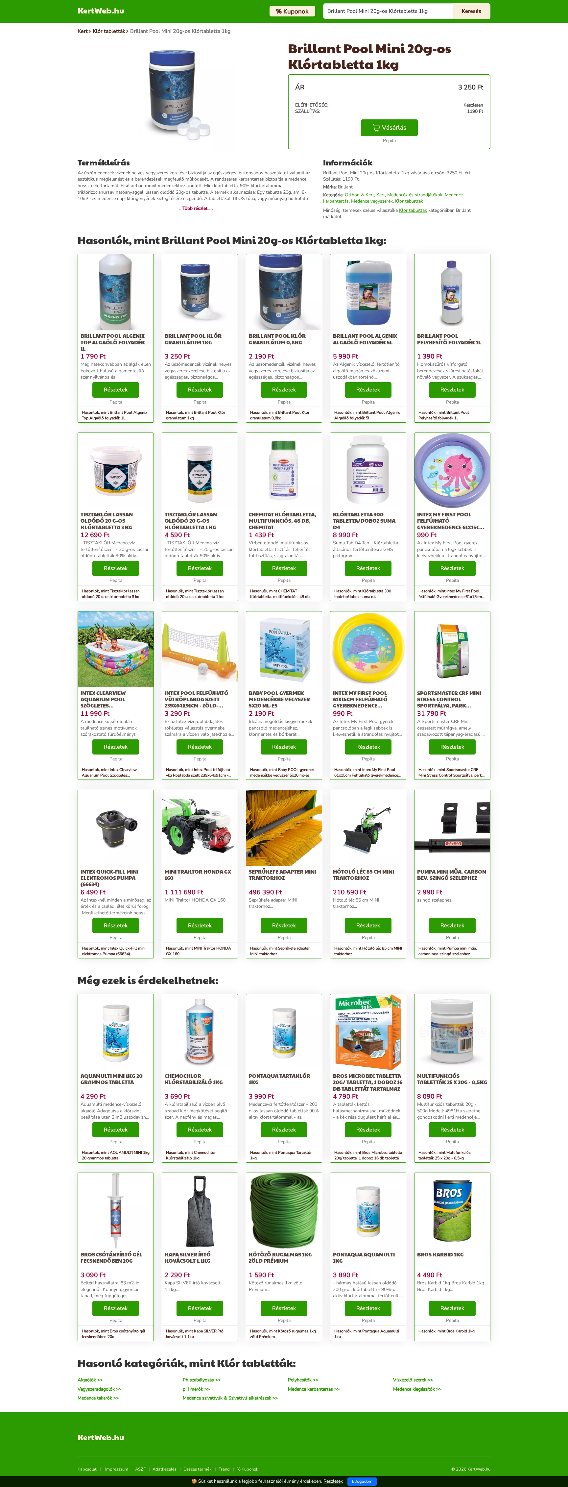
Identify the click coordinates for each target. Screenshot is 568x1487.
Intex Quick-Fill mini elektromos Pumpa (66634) (109, 878)
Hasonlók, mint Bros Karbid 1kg (446, 1331)
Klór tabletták (409, 201)
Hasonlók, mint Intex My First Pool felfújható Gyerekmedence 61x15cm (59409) (450, 596)
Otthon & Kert (359, 195)
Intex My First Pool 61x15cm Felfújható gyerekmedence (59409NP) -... (360, 702)
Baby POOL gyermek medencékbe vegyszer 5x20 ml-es (279, 699)
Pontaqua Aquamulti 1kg (364, 1257)
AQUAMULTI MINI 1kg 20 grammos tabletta (112, 1079)
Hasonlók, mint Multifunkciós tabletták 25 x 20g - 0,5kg (444, 1155)
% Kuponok (247, 1469)
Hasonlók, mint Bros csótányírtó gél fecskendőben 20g (113, 1333)
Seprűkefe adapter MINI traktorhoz (282, 874)
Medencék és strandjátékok (414, 195)
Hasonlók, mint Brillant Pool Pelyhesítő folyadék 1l (443, 415)
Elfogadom (362, 1481)
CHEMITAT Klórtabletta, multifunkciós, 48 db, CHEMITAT (282, 520)
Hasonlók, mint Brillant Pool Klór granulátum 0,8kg (279, 415)
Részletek (116, 389)
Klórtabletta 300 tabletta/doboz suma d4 (364, 520)
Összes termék (197, 1469)
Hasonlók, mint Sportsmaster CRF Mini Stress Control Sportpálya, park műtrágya (450, 775)
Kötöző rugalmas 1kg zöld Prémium (280, 1257)
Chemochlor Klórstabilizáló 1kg (194, 1079)
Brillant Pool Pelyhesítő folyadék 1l (449, 339)
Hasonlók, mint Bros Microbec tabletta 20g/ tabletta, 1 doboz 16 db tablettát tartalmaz (368, 1158)
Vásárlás (394, 127)
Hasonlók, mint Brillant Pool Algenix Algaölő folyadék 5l (367, 415)
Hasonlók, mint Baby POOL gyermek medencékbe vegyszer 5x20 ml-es (282, 772)
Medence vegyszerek (372, 201)
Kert (380, 195)
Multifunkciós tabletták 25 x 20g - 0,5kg (452, 1079)
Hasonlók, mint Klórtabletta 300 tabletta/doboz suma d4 (362, 593)
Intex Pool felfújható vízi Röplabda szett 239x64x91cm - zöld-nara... (196, 702)
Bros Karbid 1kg (440, 1254)
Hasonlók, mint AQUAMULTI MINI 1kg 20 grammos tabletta (116, 1155)
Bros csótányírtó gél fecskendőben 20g (111, 1257)
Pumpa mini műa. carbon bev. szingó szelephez (451, 874)
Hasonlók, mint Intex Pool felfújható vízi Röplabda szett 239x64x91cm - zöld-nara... (198, 775)
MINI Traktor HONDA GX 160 (198, 874)
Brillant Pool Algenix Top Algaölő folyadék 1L (113, 342)
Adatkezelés (165, 1469)
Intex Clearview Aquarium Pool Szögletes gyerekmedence (103, 702)
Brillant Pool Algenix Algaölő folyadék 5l (365, 339)
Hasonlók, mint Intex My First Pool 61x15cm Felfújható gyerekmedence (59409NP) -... (366, 775)
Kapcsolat (87, 1469)
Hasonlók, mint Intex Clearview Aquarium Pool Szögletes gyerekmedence (109, 775)
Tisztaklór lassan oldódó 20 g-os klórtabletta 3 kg (107, 520)
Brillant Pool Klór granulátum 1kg (193, 339)
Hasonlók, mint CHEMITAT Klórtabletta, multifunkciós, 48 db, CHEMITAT (280, 596)
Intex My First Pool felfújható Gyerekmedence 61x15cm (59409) (450, 523)
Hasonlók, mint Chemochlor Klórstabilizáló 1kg (191, 1155)
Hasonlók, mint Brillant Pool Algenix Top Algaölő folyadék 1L (114, 415)
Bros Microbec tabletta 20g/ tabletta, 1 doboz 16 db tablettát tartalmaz (367, 1082)
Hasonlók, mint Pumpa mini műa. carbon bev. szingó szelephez (447, 951)
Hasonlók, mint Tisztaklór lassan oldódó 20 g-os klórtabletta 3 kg (111, 593)
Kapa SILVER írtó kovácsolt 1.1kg (188, 1257)
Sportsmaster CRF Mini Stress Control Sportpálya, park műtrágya (449, 702)
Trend (224, 1469)
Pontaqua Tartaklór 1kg (279, 1079)
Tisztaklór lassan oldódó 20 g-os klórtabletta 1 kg (191, 520)
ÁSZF (140, 1469)
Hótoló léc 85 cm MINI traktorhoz (363, 874)
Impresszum (116, 1469)
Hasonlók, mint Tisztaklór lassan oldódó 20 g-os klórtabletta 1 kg (195, 593)
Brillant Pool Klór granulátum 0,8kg (277, 339)
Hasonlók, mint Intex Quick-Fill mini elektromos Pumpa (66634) (114, 951)
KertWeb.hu (101, 10)
